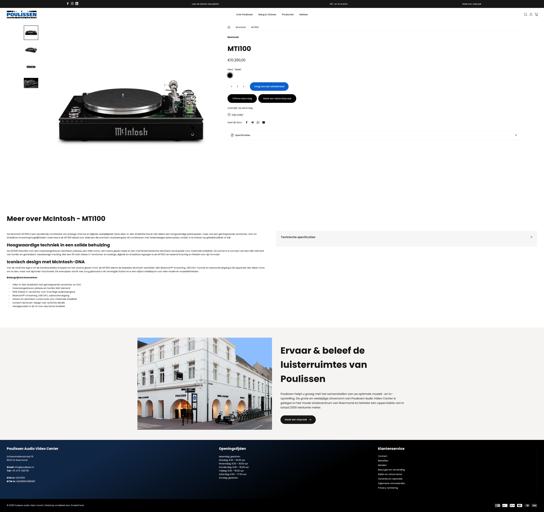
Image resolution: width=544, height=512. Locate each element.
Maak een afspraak (471, 4)
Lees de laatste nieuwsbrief (205, 4)
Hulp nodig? (237, 114)
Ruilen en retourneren (390, 474)
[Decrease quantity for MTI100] (231, 86)
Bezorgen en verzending (391, 469)
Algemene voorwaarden (391, 483)
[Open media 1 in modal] (130, 114)
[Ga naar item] (31, 32)
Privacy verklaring (388, 488)
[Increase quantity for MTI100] (244, 86)
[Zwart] (230, 75)
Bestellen (383, 460)
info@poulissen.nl (24, 467)
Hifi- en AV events (339, 4)
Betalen (382, 465)
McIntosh (241, 27)
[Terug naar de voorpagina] (229, 27)
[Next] (212, 121)
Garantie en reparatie (390, 478)
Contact (382, 456)
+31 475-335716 (20, 470)
